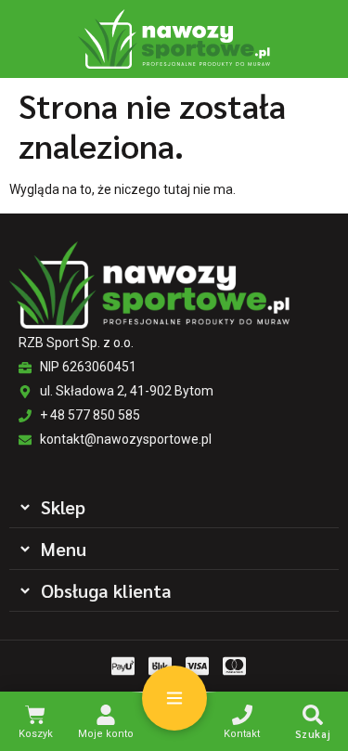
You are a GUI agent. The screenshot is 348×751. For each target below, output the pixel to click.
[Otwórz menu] (174, 698)
